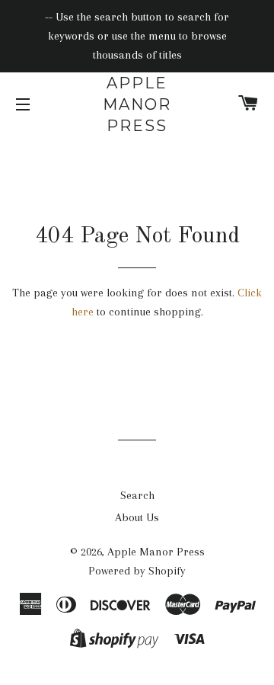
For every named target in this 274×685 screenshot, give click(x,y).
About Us (137, 517)
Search (137, 495)
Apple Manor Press (137, 104)
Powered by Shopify (137, 571)
